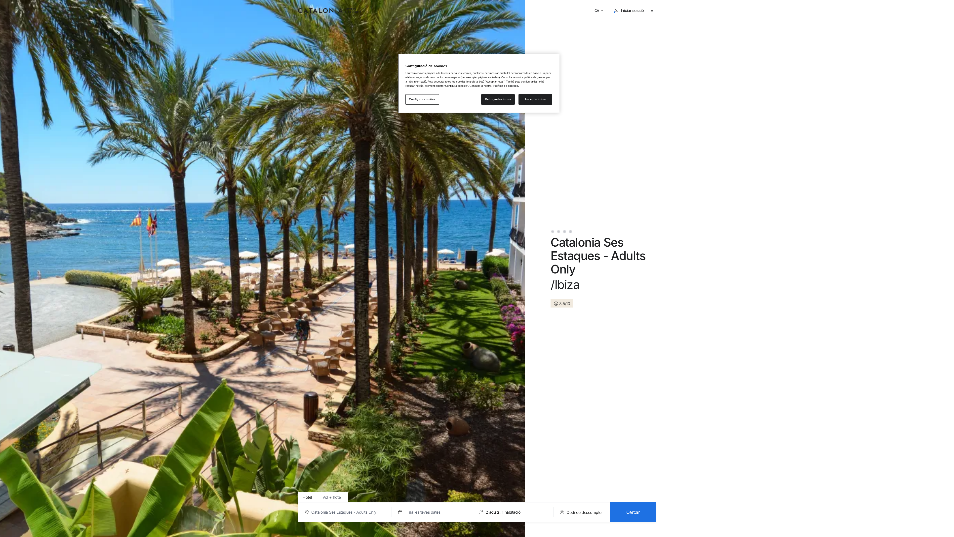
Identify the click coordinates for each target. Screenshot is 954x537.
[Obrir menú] (653, 11)
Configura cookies (422, 99)
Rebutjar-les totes (498, 99)
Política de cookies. (506, 85)
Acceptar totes (535, 99)
